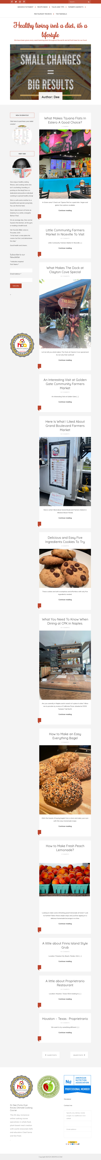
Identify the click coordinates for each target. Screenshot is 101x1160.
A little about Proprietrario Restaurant (65, 983)
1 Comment (65, 126)
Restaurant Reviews (43, 14)
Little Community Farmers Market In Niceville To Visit (65, 232)
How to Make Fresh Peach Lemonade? (65, 848)
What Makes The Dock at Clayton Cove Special (65, 270)
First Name (14, 264)
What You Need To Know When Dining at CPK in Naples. (65, 621)
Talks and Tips (58, 7)
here (23, 206)
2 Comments (65, 546)
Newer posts (78, 1055)
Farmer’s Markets (75, 7)
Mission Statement (25, 7)
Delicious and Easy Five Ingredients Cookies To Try (65, 540)
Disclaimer (67, 1099)
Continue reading (65, 210)
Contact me (68, 1105)
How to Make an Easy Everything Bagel (65, 736)
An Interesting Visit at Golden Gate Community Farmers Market (65, 384)
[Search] (89, 2)
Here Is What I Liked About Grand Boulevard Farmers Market (65, 426)
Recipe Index (42, 7)
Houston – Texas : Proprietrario (65, 1019)
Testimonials (61, 14)
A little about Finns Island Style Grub (65, 945)
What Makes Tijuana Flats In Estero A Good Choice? (65, 120)
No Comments (65, 238)
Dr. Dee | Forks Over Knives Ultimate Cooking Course (21, 1108)
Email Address (15, 274)
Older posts (52, 1055)
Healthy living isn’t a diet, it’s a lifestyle (50, 29)
